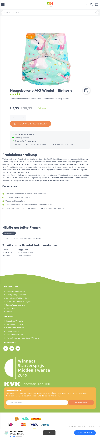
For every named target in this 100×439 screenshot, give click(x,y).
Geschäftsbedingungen (15, 305)
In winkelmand (85, 433)
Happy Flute (23, 250)
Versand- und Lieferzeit (15, 291)
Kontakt (8, 312)
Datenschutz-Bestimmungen (17, 302)
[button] (15, 94)
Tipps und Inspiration (14, 335)
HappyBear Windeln (14, 321)
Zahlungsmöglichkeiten (15, 295)
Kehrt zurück (10, 308)
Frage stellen (9, 233)
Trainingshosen (12, 331)
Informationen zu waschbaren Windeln (22, 338)
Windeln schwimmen (14, 328)
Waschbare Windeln (14, 324)
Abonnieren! (81, 403)
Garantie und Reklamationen (17, 298)
